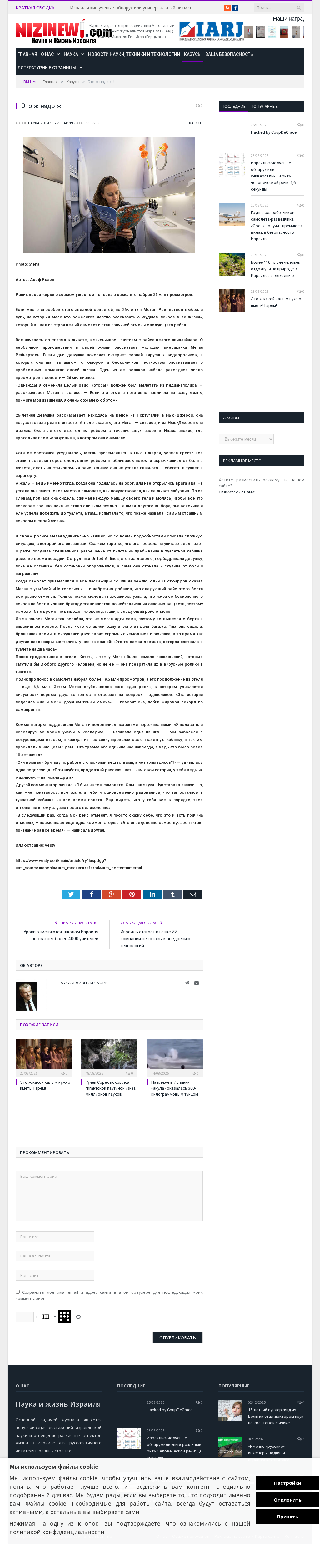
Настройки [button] (287, 1483)
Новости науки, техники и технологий (134, 54)
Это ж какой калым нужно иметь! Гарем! (276, 302)
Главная (27, 54)
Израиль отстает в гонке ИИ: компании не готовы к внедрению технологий (155, 938)
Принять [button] (287, 1516)
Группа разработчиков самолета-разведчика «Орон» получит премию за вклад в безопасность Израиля (277, 225)
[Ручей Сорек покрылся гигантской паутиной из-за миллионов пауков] (109, 1057)
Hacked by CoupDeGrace (274, 132)
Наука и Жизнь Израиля (50, 123)
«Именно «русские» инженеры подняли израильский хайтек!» (268, 1453)
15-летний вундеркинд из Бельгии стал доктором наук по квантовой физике (275, 1416)
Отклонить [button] (288, 1500)
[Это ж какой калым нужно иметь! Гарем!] (44, 1057)
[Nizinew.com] (64, 31)
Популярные (264, 106)
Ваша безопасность (229, 54)
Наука (71, 54)
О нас (47, 54)
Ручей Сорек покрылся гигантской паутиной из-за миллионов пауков (111, 1088)
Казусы (193, 54)
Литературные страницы (47, 67)
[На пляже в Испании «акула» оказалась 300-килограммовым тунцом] (175, 1057)
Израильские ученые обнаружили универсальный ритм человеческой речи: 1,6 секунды (134, 8)
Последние (234, 106)
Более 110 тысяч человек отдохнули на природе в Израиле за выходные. (275, 269)
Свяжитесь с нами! (237, 492)
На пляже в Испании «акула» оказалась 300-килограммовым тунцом (174, 1088)
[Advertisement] (66, 1123)
